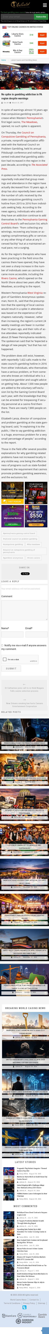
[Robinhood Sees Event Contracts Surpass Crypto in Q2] (8, 1215)
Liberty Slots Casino (18, 35)
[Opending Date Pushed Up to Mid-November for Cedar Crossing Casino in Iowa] (8, 1232)
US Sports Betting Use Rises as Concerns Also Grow (24, 778)
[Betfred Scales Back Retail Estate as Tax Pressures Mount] (8, 1268)
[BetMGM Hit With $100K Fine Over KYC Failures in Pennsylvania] (24, 788)
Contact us (34, 1300)
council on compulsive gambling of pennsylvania (19, 551)
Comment (6, 596)
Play (42, 35)
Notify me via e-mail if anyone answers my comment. (23, 647)
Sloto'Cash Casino (18, 43)
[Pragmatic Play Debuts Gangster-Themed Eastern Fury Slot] (8, 1171)
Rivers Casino (9, 278)
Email (28, 628)
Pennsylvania (34, 118)
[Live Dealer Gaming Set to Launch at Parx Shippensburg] (24, 823)
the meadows (34, 544)
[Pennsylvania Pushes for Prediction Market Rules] (24, 718)
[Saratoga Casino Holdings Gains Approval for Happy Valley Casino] (24, 858)
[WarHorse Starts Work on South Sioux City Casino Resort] (25, 1012)
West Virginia (35, 292)
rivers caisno (34, 558)
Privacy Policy (29, 1303)
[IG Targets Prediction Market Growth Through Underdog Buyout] (8, 1224)
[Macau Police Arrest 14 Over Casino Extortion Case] (8, 1251)
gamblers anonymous (13, 558)
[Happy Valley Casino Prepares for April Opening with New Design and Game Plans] (24, 929)
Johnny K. (19, 747)
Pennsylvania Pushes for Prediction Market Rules (24, 743)
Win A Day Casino (17, 51)
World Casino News (18, 1300)
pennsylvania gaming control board (19, 533)
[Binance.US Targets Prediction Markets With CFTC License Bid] (8, 1260)
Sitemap (41, 1303)
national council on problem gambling (20, 539)
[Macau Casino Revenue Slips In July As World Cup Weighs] (8, 1285)
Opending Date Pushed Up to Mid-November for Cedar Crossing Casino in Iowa (31, 1231)
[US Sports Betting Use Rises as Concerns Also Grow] (24, 753)
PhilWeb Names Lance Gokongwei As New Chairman (25, 1092)
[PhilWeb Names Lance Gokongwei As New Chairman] (25, 1070)
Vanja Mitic (18, 817)
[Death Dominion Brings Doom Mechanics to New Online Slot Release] (8, 1277)
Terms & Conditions (12, 1303)
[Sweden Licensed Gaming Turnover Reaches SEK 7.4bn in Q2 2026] (25, 1129)
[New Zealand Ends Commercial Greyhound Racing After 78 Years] (8, 1243)
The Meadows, (29, 122)
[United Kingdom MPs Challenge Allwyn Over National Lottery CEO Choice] (25, 1041)
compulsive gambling (13, 544)
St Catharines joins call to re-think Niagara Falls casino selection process (24, 689)
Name (5, 628)
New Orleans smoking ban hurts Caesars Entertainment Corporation (24, 705)
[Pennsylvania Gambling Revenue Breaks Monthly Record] (24, 894)
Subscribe (41, 17)
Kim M (6, 103)
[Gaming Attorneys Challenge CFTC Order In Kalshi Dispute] (25, 1100)
